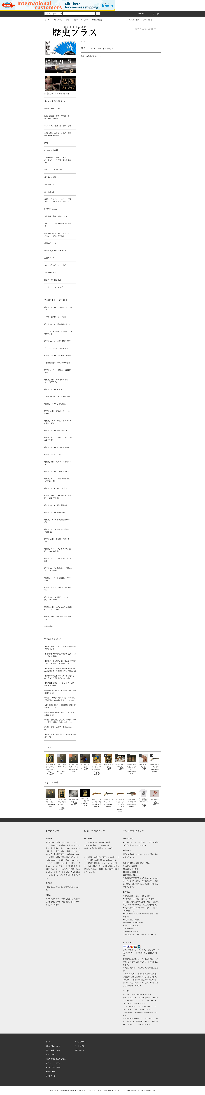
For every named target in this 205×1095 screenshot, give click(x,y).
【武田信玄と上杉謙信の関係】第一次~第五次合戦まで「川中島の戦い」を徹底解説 (60, 669)
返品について (51, 1055)
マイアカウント (80, 1042)
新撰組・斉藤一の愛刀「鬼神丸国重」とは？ (59, 728)
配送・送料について (53, 1050)
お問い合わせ (147, 20)
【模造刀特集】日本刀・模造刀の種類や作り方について (60, 647)
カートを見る (80, 1046)
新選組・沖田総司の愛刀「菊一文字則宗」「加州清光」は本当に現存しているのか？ (60, 699)
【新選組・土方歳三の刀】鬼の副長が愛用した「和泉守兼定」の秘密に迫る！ (60, 662)
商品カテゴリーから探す (61, 20)
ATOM (52, 1072)
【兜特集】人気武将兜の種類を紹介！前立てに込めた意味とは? (60, 655)
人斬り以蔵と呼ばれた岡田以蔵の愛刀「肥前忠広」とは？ (60, 706)
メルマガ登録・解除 (132, 20)
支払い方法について (53, 1046)
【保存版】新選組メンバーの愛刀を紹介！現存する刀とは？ (60, 684)
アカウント (142, 14)
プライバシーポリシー (54, 1063)
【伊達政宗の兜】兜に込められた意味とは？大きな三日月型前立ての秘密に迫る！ (60, 677)
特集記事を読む (97, 20)
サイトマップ (51, 1076)
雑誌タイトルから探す (81, 20)
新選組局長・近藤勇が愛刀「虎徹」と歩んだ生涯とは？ (60, 713)
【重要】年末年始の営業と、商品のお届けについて (60, 735)
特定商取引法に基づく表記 (55, 1059)
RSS (47, 1072)
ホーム (47, 20)
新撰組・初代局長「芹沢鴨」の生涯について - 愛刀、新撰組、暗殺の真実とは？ (60, 721)
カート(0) (156, 14)
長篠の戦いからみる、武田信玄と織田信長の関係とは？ (60, 691)
